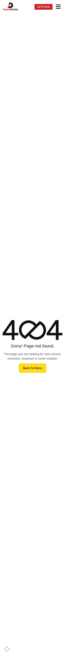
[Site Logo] (10, 7)
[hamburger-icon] (58, 7)
